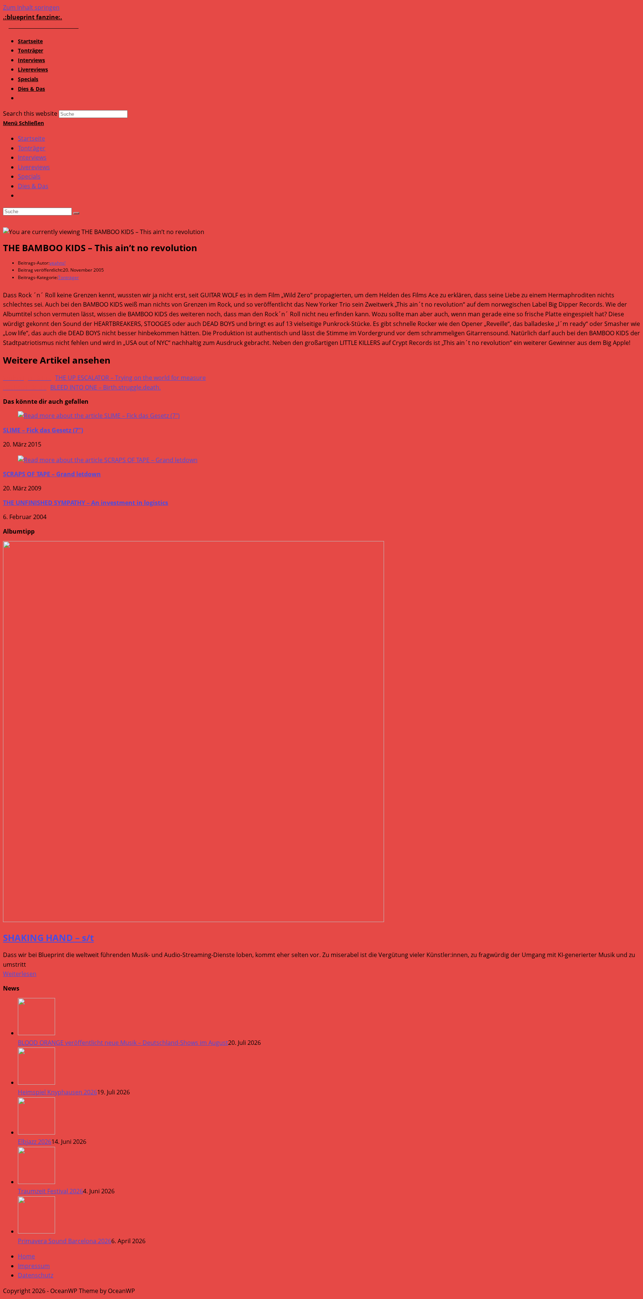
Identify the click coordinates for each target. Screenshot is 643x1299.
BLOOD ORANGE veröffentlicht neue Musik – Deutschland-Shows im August (123, 1043)
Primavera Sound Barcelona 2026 (64, 1241)
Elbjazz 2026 (34, 1142)
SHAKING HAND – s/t (48, 937)
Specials (29, 176)
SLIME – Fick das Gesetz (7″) (43, 430)
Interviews (32, 157)
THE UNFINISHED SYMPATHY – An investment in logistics (85, 503)
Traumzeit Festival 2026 (50, 1191)
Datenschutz (35, 1275)
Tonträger (31, 148)
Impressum (34, 1266)
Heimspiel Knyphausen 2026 (57, 1092)
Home (26, 1256)
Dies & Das (33, 186)
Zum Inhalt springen (31, 7)
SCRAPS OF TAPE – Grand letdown (52, 474)
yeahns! (57, 263)
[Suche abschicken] (76, 213)
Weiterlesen (19, 974)
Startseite (31, 138)
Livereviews (34, 167)
